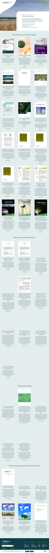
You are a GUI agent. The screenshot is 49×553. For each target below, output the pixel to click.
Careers (39, 546)
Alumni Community (44, 545)
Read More (24, 66)
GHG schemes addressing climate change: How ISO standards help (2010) (8, 367)
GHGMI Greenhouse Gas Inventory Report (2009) (41, 521)
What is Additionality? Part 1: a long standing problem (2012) (24, 150)
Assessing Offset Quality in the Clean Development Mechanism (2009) (8, 218)
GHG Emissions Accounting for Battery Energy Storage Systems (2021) (8, 88)
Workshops (25, 546)
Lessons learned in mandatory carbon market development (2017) (8, 332)
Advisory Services (33, 545)
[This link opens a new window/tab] (12, 548)
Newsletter (43, 544)
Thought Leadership (34, 546)
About (35, 2)
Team (39, 544)
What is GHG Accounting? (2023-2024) (8, 56)
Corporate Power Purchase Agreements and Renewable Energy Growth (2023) (24, 259)
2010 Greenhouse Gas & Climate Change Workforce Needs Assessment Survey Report (8, 522)
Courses (25, 544)
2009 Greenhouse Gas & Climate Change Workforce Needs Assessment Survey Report (24, 522)
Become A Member (44, 546)
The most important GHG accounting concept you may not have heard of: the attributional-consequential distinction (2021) (41, 89)
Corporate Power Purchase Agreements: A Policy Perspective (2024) (8, 259)
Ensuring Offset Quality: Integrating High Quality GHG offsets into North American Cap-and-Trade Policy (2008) (41, 218)
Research (31, 2)
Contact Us (4, 548)
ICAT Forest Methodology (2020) (24, 119)
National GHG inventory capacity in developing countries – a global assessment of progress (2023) (41, 259)
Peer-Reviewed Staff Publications (27, 25)
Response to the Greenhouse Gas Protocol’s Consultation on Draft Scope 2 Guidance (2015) (8, 150)
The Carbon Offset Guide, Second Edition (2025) (8, 407)
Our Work (26, 2)
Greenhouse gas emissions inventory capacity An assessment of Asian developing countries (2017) (40, 295)
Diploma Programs (26, 545)
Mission (39, 545)
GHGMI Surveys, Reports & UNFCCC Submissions (30, 27)
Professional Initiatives (25, 26)
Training (22, 2)
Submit (13, 546)
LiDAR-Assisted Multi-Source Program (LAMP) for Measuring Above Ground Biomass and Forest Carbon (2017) (24, 333)
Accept (27, 551)
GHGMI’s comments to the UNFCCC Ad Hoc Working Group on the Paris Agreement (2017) (24, 488)
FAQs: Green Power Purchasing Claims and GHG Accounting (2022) (40, 56)
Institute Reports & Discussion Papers (28, 23)
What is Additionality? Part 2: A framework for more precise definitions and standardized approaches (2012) (41, 151)
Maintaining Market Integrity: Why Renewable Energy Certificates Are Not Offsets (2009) (24, 218)
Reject (32, 551)
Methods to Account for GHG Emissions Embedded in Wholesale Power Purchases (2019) (41, 120)
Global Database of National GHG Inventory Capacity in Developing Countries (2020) (8, 120)
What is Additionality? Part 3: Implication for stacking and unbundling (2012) (8, 184)
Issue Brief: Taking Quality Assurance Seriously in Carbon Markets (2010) (24, 184)
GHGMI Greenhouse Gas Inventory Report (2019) (8, 487)
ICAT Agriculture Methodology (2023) (24, 56)
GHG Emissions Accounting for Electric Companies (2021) (24, 87)
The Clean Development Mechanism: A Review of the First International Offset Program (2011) (40, 332)
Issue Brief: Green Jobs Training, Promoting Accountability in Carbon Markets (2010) (41, 185)
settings (22, 551)
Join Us (39, 2)
